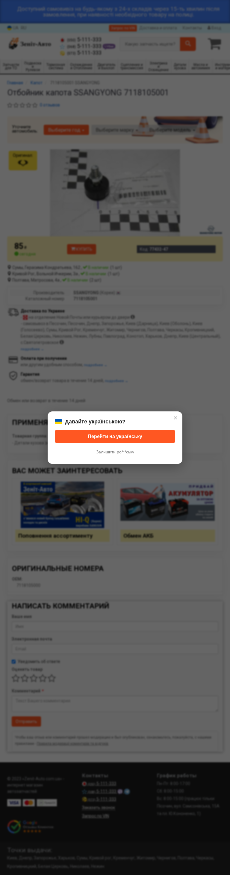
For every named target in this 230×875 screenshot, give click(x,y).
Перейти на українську (115, 436)
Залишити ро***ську (115, 451)
